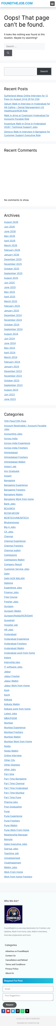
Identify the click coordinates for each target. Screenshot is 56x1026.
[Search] (8, 53)
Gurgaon (8, 606)
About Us (9, 973)
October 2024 (11, 324)
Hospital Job (11, 625)
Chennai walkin (12, 550)
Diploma (8, 583)
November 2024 (13, 320)
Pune (7, 811)
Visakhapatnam (12, 862)
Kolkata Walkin (12, 704)
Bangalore (9, 480)
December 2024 (13, 315)
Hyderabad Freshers (15, 643)
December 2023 (13, 371)
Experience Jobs (13, 587)
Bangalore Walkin (13, 494)
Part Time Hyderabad (16, 788)
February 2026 (12, 250)
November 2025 (13, 264)
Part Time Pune (12, 797)
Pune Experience (13, 816)
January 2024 (11, 366)
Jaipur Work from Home (17, 685)
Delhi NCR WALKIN (14, 578)
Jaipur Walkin (11, 681)
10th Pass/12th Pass (15, 421)
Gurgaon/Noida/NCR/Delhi (18, 615)
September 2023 (13, 385)
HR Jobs (8, 629)
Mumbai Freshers (13, 732)
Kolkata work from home (17, 709)
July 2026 (9, 226)
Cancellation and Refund (16, 960)
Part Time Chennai (14, 783)
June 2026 (10, 231)
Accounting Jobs (13, 434)
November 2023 (13, 376)
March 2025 (10, 301)
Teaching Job (11, 853)
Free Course (10, 597)
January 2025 (11, 310)
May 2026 (9, 236)
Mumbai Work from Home (18, 741)
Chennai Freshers (13, 545)
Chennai (8, 536)
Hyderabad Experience (16, 639)
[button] (52, 3)
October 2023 (11, 380)
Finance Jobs (11, 592)
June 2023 (10, 399)
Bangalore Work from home (19, 499)
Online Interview (13, 755)
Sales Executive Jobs (15, 844)
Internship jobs (12, 662)
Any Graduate (11, 471)
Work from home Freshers (18, 876)
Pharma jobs (11, 802)
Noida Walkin (11, 750)
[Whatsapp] (22, 1011)
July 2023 (9, 394)
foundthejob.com (17, 3)
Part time (9, 774)
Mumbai (8, 723)
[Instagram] (18, 1011)
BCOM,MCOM (11, 513)
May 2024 (9, 348)
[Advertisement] (28, 176)
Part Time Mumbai (14, 792)
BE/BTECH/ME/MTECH (16, 517)
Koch (6, 690)
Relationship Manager (16, 834)
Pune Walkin (10, 825)
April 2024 (9, 352)
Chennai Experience (15, 541)
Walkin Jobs (10, 867)
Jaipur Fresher (12, 676)
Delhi (7, 573)
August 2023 (11, 390)
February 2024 (12, 362)
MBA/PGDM (10, 718)
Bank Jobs (9, 503)
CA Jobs (8, 531)
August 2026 (11, 222)
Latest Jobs (10, 713)
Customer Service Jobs (16, 569)
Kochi (7, 695)
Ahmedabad (11, 452)
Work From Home (13, 872)
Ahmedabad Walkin (14, 461)
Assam (8, 475)
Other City (9, 760)
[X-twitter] (27, 1011)
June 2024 (10, 343)
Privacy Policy (11, 969)
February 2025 (12, 306)
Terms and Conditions (15, 964)
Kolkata (8, 699)
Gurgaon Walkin (12, 611)
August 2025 (11, 278)
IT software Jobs (13, 667)
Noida (7, 746)
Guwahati (9, 620)
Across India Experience (17, 443)
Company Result (13, 564)
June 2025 (10, 287)
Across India (11, 438)
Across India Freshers (16, 448)
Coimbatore (10, 555)
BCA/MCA (9, 508)
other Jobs (10, 769)
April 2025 (9, 296)
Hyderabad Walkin (14, 648)
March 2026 (10, 245)
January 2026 (11, 254)
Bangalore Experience (16, 485)
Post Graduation (13, 806)
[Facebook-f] (3, 1011)
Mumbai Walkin (12, 737)
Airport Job (10, 466)
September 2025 (13, 273)
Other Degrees (12, 764)
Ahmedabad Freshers (16, 457)
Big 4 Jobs (10, 527)
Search (44, 71)
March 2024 (10, 357)
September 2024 (13, 329)
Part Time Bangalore (15, 778)
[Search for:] (24, 46)
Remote (8, 839)
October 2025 (11, 268)
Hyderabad (10, 634)
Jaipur (7, 671)
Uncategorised (12, 858)
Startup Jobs (11, 848)
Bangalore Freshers (14, 489)
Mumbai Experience (15, 727)
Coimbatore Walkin (14, 559)
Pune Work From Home (16, 830)
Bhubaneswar (11, 522)
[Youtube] (8, 1011)
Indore (7, 657)
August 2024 (11, 334)
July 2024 (9, 338)
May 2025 (9, 292)
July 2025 (9, 282)
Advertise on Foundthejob (17, 951)
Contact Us (10, 955)
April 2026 (9, 240)
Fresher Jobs (11, 601)
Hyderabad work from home (19, 653)
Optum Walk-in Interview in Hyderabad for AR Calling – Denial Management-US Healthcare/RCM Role (27, 107)
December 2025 (13, 259)
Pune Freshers (12, 820)
